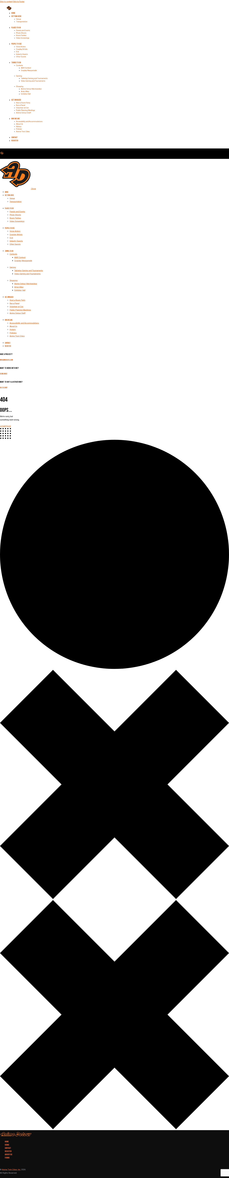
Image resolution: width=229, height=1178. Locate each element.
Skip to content (6, 1)
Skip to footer (18, 1)
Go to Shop (3, 387)
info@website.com (6, 360)
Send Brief (3, 374)
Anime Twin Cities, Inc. (11, 1169)
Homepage (5, 426)
